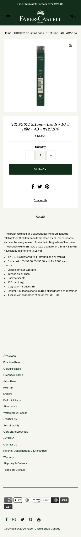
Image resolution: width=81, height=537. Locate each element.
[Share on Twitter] (39, 187)
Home (7, 33)
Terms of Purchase (14, 469)
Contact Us (10, 444)
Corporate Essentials (15, 431)
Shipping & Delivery (15, 463)
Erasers (7, 393)
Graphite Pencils (13, 375)
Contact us (40, 200)
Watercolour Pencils (15, 412)
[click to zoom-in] (70, 46)
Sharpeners (10, 406)
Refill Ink (8, 387)
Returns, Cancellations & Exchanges (25, 450)
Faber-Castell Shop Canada (43, 528)
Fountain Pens (11, 362)
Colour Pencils (12, 368)
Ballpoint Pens (12, 400)
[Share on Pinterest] (47, 187)
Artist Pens (9, 381)
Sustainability (11, 425)
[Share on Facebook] (32, 187)
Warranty (8, 457)
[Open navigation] (8, 17)
